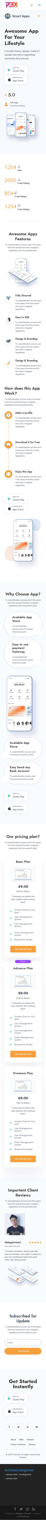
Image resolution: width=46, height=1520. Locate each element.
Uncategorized (25, 1474)
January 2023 (11, 1474)
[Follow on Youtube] (37, 1427)
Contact (30, 1439)
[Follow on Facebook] (9, 1427)
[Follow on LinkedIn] (27, 1427)
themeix (23, 1457)
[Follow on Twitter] (18, 1427)
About (13, 1439)
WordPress (24, 1516)
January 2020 (11, 1478)
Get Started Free (23, 949)
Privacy (32, 1444)
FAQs (21, 1439)
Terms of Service (18, 1444)
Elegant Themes (23, 1513)
